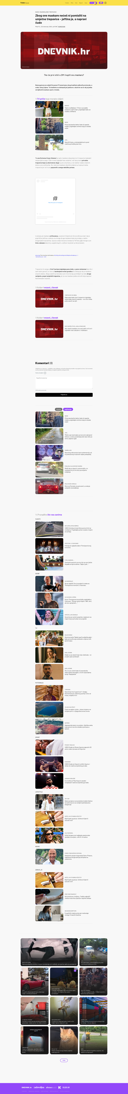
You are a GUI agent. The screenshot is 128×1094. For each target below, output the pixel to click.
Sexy (86, 3)
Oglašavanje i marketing (34, 1091)
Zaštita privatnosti (54, 1091)
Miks (72, 3)
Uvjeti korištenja (44, 1091)
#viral (60, 255)
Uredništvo (24, 1091)
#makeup (73, 255)
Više (64, 1060)
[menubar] (105, 2)
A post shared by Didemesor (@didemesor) (55, 222)
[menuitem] (105, 2)
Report (81, 3)
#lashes (69, 255)
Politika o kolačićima (64, 1091)
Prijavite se (64, 394)
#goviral (64, 255)
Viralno (67, 3)
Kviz (76, 3)
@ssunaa (37, 255)
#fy (55, 255)
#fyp (57, 255)
